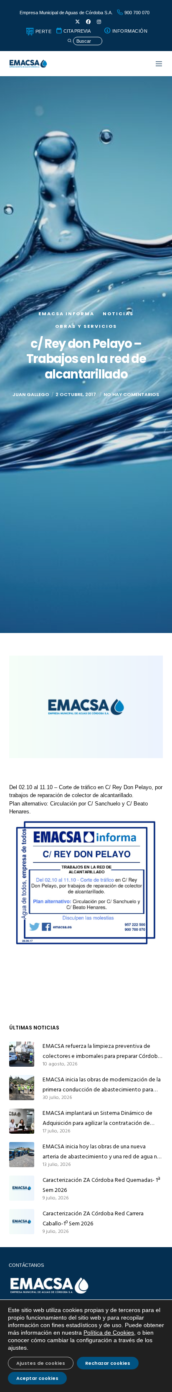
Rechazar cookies (107, 1363)
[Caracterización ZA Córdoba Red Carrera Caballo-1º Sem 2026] (21, 1222)
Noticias (118, 313)
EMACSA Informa (66, 313)
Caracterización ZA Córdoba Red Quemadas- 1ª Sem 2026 (101, 1185)
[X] (77, 22)
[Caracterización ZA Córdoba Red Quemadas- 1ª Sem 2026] (21, 1188)
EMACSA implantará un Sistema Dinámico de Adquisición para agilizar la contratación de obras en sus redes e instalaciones (97, 1118)
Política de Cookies (108, 1332)
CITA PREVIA (76, 30)
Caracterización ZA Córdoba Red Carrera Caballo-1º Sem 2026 (93, 1218)
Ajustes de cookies (40, 1363)
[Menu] (155, 63)
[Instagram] (99, 22)
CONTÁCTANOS (26, 1265)
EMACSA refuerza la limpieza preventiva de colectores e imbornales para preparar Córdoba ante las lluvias (102, 1051)
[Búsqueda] (84, 41)
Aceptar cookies (37, 1378)
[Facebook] (88, 22)
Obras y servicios (86, 326)
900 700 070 (136, 12)
